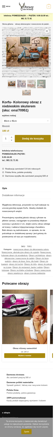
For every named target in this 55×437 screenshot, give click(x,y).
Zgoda (26, 432)
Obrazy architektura (37, 255)
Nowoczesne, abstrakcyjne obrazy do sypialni (20, 252)
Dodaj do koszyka (33, 138)
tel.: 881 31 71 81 (10, 160)
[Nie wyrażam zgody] (49, 427)
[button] (47, 31)
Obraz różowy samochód (25, 348)
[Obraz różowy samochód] (24, 317)
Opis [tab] (4, 188)
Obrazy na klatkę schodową (21, 270)
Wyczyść (6, 126)
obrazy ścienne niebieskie (34, 273)
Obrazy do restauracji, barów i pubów (27, 267)
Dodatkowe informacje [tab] (13, 195)
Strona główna (7, 24)
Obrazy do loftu (30, 264)
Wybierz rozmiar (24, 356)
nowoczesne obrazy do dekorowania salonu (31, 249)
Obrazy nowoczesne (42, 270)
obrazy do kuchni (16, 264)
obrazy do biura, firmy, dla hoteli (25, 261)
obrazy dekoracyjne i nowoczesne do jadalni (32, 24)
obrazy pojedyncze (15, 273)
